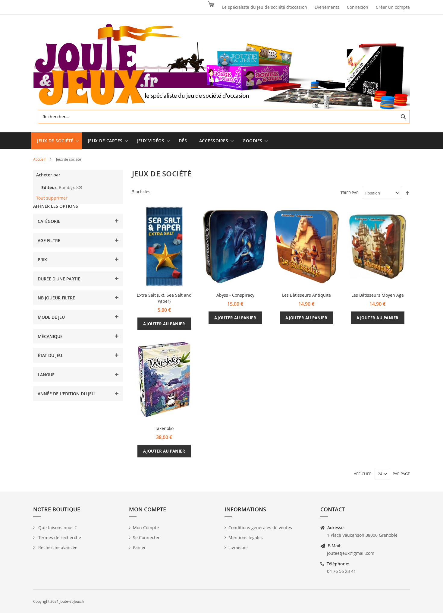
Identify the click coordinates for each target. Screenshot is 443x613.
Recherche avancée (57, 547)
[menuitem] (56, 140)
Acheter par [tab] (48, 175)
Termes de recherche (59, 537)
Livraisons (238, 547)
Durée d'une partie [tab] (59, 279)
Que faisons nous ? (57, 527)
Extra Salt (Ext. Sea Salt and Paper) (164, 298)
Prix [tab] (42, 259)
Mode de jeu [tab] (51, 317)
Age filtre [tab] (49, 240)
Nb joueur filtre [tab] (56, 298)
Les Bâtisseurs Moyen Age (377, 295)
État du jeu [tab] (50, 355)
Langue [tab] (46, 375)
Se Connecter (146, 537)
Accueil (39, 159)
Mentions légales (245, 537)
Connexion (357, 7)
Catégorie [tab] (49, 221)
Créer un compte (393, 7)
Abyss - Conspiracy (235, 295)
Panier (139, 547)
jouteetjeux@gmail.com (350, 553)
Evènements (327, 7)
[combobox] (224, 116)
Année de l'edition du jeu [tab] (66, 394)
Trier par (350, 193)
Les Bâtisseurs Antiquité (306, 295)
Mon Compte (146, 527)
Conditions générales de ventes (260, 527)
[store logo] (221, 67)
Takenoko (164, 428)
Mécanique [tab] (50, 336)
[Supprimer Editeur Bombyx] (78, 187)
